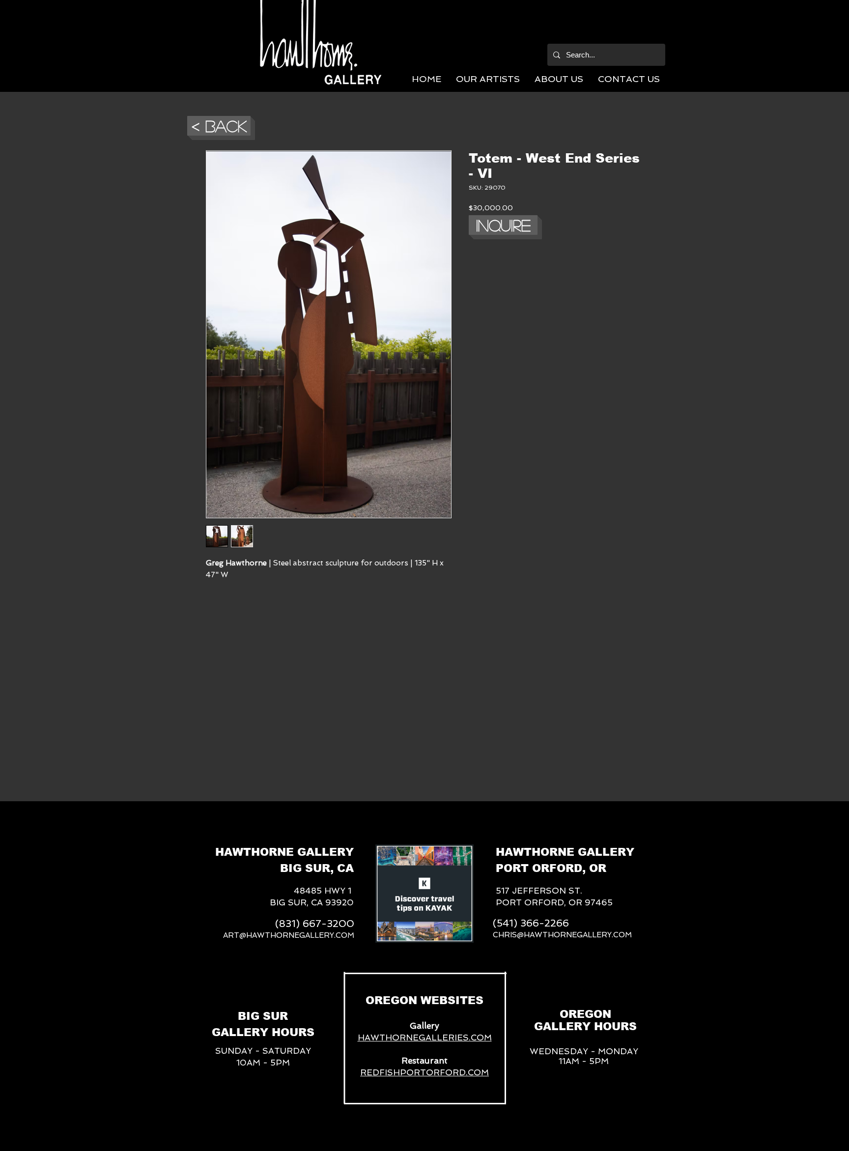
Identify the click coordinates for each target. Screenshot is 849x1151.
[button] (488, 79)
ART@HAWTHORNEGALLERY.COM (288, 935)
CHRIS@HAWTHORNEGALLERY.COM (562, 934)
